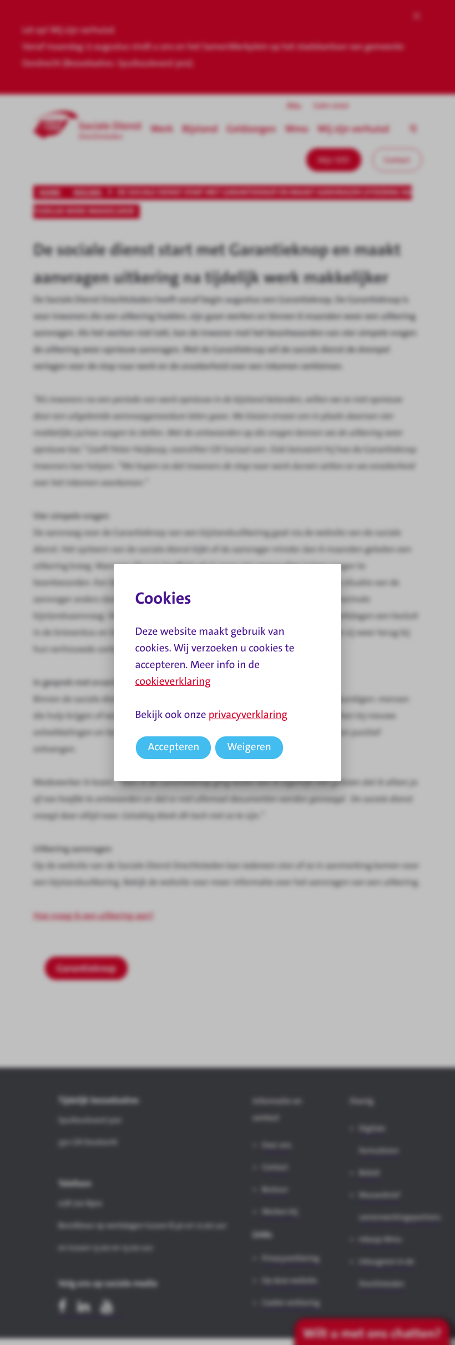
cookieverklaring (172, 682)
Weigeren (249, 747)
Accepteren (173, 747)
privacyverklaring (248, 715)
